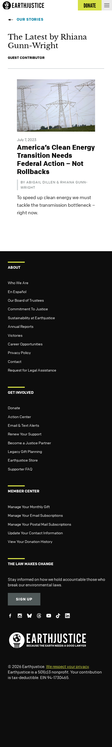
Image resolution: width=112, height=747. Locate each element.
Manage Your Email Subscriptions (35, 515)
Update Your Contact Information (35, 532)
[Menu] (107, 5)
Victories (15, 335)
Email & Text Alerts (23, 425)
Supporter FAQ (20, 469)
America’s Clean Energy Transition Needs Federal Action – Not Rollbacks (56, 159)
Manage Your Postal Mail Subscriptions (39, 524)
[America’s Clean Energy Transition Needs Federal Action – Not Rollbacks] (56, 105)
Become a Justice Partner (29, 442)
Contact (14, 361)
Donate (14, 407)
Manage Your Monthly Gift (29, 506)
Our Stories (30, 19)
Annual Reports (20, 326)
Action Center (19, 416)
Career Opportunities (25, 343)
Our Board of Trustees (26, 300)
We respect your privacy (67, 666)
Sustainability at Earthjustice (31, 317)
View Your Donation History (30, 541)
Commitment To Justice (28, 308)
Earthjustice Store (23, 460)
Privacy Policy (19, 352)
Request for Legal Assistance (32, 370)
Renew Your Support (24, 433)
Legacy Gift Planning (25, 451)
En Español (17, 291)
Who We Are (18, 282)
